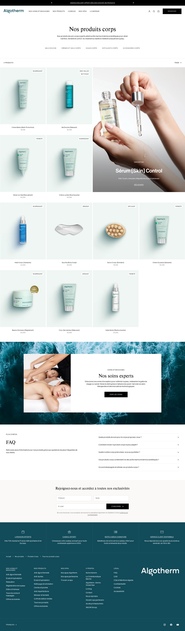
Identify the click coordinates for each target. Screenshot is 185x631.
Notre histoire (91, 573)
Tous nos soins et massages (13, 594)
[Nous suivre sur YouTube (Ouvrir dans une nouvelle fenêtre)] (177, 624)
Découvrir (139, 185)
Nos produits (59, 11)
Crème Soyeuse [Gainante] (162, 262)
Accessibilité (119, 591)
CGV (116, 577)
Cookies (117, 588)
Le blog (89, 589)
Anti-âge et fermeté (13, 575)
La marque (94, 11)
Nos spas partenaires (69, 577)
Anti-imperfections (41, 591)
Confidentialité (119, 584)
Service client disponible (162, 537)
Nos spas (83, 11)
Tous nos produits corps (50, 556)
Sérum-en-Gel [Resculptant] (23, 195)
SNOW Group (91, 607)
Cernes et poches (41, 588)
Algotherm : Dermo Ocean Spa (93, 584)
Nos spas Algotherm (69, 573)
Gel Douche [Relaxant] (69, 127)
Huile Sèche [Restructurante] (116, 330)
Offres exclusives (13, 599)
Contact (89, 593)
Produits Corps (33, 556)
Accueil (8, 556)
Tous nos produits (41, 603)
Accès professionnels (94, 604)
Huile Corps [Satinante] (23, 262)
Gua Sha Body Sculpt (69, 262)
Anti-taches (38, 577)
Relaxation (10, 582)
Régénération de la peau (15, 586)
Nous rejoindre (92, 596)
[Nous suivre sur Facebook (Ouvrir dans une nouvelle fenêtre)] (171, 624)
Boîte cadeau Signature (115, 537)
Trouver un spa (67, 580)
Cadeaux (72, 11)
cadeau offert (69, 537)
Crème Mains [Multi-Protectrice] (23, 127)
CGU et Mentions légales (123, 580)
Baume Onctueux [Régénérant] (23, 330)
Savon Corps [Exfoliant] (115, 262)
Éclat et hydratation (41, 580)
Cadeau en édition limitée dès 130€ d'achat (93, 3)
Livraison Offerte (23, 537)
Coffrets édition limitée (43, 599)
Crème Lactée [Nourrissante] (69, 195)
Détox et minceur (13, 589)
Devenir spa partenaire (95, 600)
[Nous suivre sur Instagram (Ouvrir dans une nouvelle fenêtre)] (164, 624)
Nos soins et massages (39, 11)
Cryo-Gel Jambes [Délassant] (69, 330)
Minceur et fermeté (41, 595)
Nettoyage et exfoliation (43, 584)
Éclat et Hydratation (14, 578)
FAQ (115, 573)
